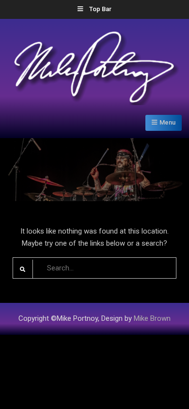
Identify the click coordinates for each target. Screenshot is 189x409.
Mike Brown (152, 318)
